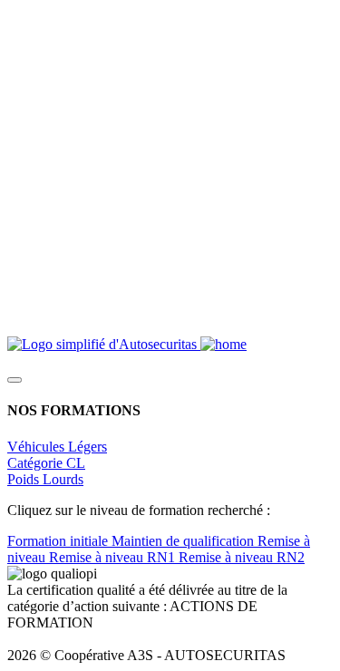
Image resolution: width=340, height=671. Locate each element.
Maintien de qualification (184, 541)
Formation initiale (59, 541)
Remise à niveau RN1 (114, 557)
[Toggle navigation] (14, 380)
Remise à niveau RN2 (242, 557)
